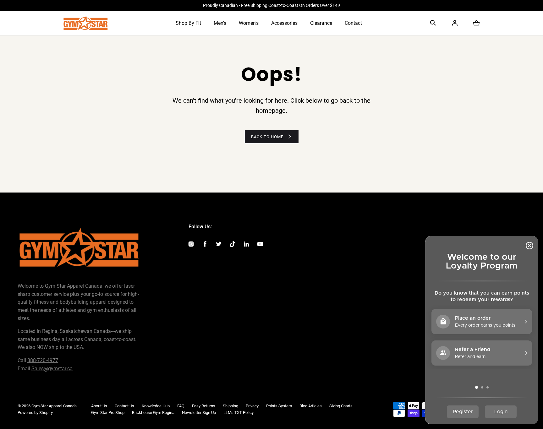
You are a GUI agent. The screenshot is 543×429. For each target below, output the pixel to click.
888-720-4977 (42, 360)
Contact (353, 23)
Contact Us (124, 406)
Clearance (321, 23)
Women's (249, 23)
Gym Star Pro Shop (107, 412)
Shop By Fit (188, 23)
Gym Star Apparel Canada (54, 406)
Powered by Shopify (35, 412)
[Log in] (454, 23)
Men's (220, 23)
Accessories (284, 23)
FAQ (180, 406)
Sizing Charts (341, 406)
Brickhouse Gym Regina (153, 412)
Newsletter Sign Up (199, 412)
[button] (433, 23)
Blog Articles (310, 406)
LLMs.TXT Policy (238, 412)
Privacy (252, 406)
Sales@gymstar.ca (52, 369)
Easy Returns (203, 406)
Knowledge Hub (156, 406)
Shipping (230, 406)
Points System (279, 406)
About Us (99, 406)
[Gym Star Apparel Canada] (85, 23)
